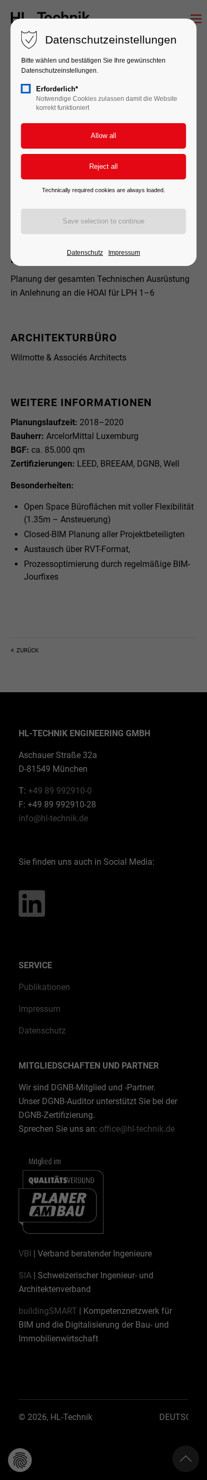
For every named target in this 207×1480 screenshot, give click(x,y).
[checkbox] (26, 88)
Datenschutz (85, 252)
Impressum (124, 252)
